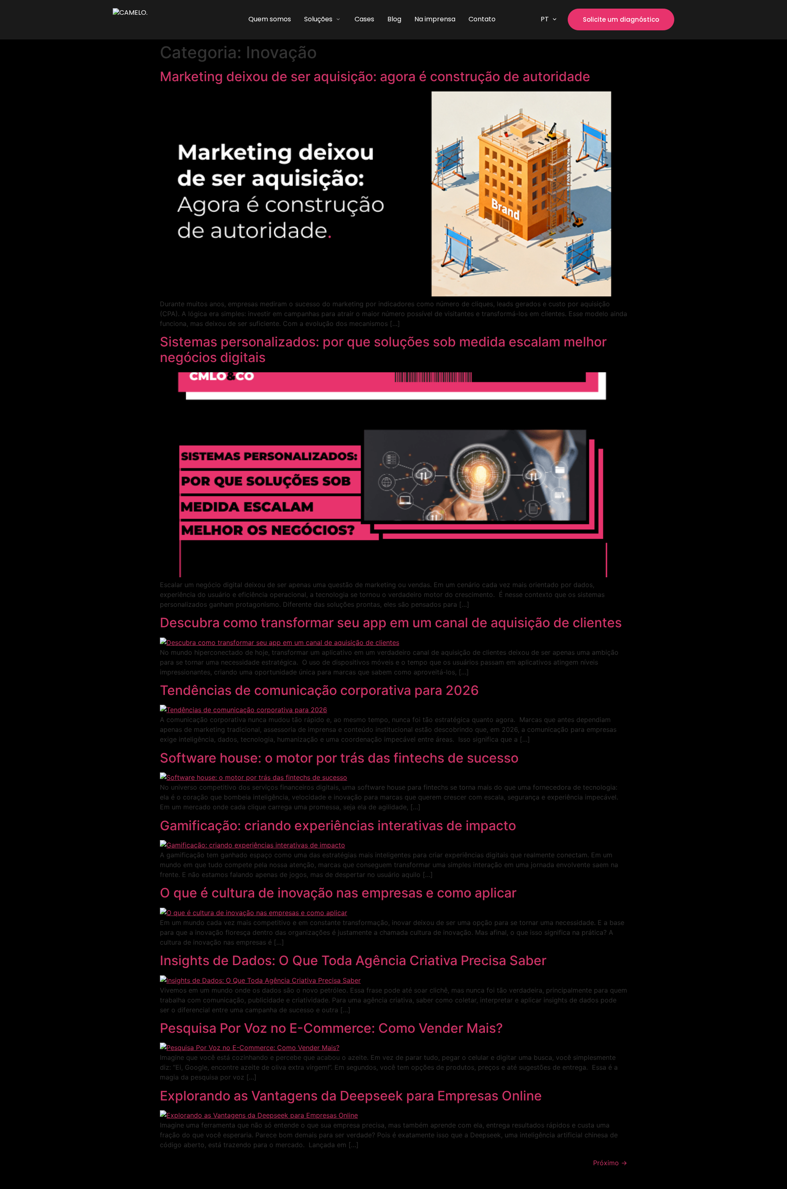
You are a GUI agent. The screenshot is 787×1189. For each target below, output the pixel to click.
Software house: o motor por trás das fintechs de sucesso (339, 758)
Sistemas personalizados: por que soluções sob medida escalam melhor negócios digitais (383, 349)
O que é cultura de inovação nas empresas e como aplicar (338, 893)
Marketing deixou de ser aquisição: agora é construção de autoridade (375, 76)
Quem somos (269, 19)
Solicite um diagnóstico (621, 19)
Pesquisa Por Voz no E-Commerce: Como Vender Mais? (331, 1028)
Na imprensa (434, 19)
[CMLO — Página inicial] (158, 19)
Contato (482, 19)
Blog (394, 19)
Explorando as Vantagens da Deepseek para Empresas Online (351, 1096)
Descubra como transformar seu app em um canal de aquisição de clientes (391, 623)
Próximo (610, 1163)
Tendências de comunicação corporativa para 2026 (319, 690)
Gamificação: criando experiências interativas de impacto (338, 826)
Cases (364, 19)
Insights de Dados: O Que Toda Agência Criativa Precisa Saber (353, 960)
